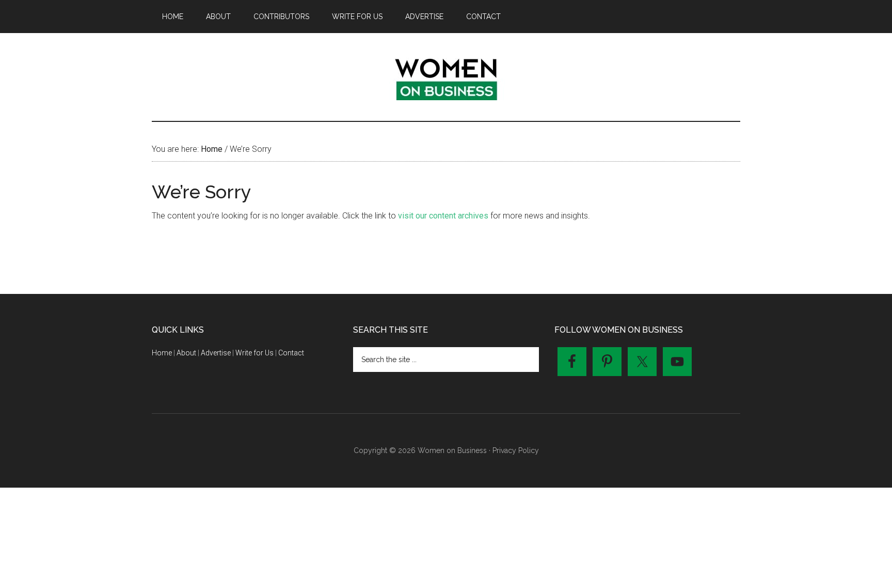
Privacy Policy (515, 450)
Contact (291, 353)
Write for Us (254, 353)
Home (162, 353)
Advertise (216, 353)
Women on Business (446, 77)
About (186, 353)
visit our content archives (443, 216)
